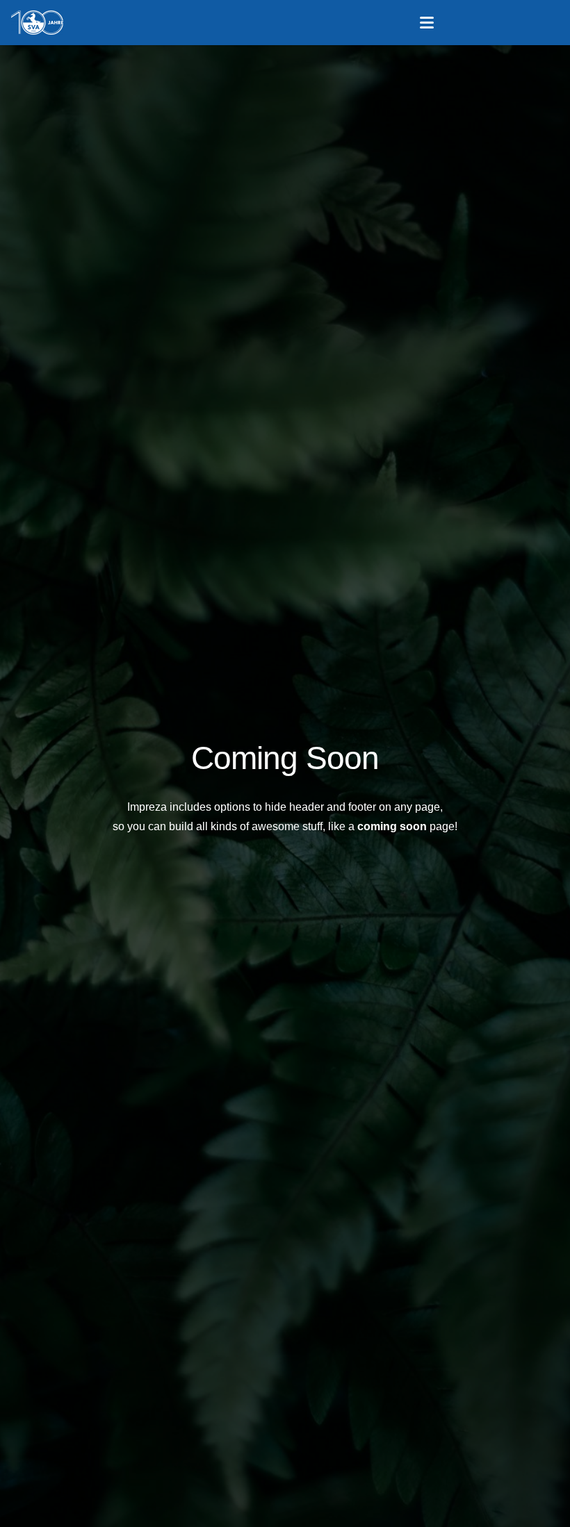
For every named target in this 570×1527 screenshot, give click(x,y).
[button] (427, 23)
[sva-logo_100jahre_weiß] (37, 22)
